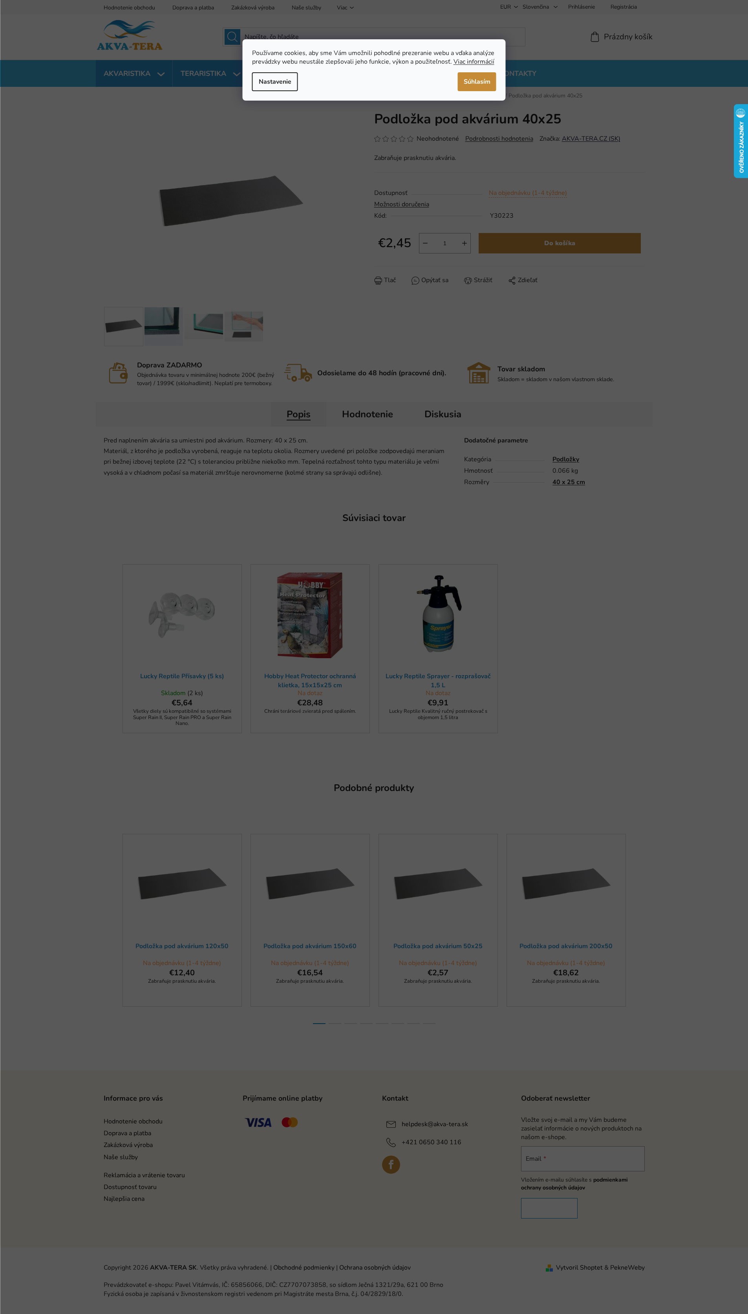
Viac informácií (474, 61)
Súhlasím (477, 81)
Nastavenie (275, 81)
